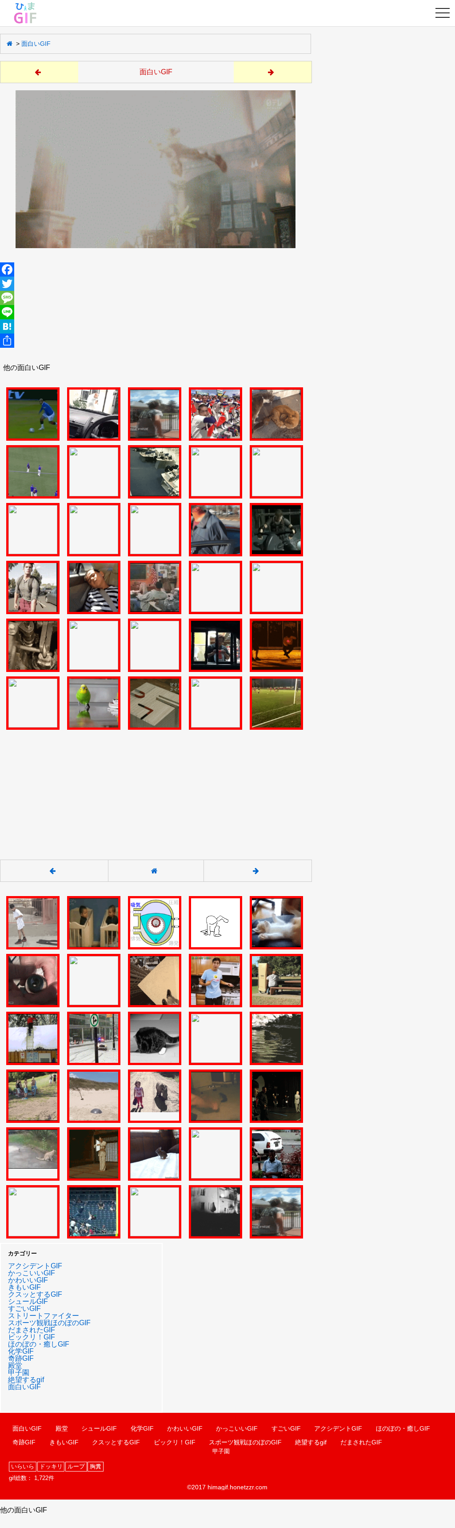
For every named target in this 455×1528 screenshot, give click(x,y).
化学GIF (21, 1351)
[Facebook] (155, 269)
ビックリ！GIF (31, 1337)
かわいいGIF (28, 1280)
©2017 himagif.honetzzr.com (227, 1487)
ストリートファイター (43, 1315)
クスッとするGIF (35, 1294)
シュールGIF (28, 1301)
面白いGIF (36, 43)
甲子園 (18, 1372)
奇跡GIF (21, 1358)
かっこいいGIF (31, 1273)
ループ (76, 1466)
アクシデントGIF (35, 1266)
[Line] (155, 312)
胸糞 (95, 1466)
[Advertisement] (155, 789)
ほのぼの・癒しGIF (38, 1344)
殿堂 (15, 1365)
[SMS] (155, 298)
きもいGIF (24, 1287)
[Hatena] (155, 326)
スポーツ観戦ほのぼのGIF (49, 1323)
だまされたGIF (31, 1330)
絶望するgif (26, 1379)
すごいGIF (24, 1308)
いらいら (22, 1466)
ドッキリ (51, 1466)
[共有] (155, 341)
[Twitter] (155, 284)
